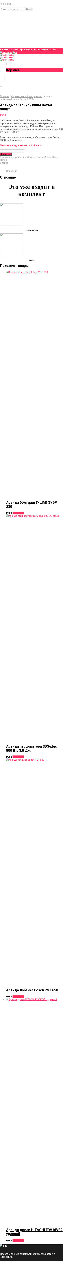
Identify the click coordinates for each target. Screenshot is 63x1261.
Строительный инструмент (26, 96)
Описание (11, 171)
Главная (4, 96)
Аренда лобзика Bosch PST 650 (32, 990)
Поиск (29, 9)
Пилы (55, 157)
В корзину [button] (18, 513)
